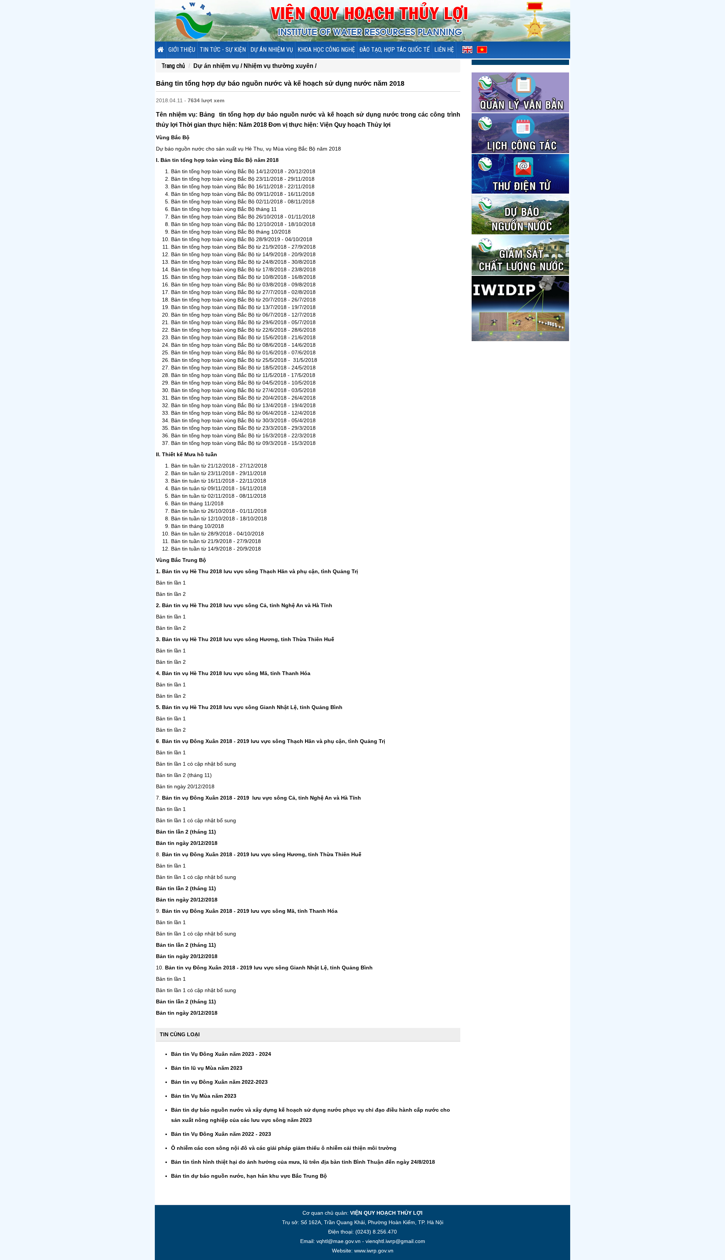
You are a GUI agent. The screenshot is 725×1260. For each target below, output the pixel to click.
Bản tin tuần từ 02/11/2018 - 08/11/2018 (218, 496)
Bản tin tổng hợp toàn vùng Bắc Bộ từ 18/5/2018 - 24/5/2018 (243, 368)
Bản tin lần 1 (171, 583)
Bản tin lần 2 (171, 594)
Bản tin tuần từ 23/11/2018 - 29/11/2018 (218, 473)
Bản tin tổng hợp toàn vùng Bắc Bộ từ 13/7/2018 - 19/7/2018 (243, 307)
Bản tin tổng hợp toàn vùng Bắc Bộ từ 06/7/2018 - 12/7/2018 (243, 315)
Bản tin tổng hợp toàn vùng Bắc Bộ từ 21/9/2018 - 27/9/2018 (243, 247)
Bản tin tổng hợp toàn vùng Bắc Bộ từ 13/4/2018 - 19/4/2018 (243, 405)
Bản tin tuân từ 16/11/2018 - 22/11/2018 (218, 481)
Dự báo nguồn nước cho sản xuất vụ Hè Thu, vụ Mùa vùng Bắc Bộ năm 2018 (248, 149)
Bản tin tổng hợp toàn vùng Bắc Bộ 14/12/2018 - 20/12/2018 (243, 171)
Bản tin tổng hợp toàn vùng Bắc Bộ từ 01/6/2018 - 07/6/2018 (243, 352)
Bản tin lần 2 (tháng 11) (184, 775)
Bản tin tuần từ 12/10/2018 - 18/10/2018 (219, 518)
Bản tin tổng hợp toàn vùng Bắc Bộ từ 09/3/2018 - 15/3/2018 (243, 443)
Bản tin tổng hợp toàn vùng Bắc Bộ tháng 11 (224, 209)
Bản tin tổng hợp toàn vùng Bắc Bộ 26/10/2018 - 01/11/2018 (243, 217)
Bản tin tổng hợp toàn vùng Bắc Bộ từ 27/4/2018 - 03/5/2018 (243, 390)
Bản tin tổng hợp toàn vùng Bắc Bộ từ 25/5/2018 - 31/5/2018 (244, 360)
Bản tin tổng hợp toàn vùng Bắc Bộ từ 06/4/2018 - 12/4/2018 (243, 413)
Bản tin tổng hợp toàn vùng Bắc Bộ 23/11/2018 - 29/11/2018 (243, 179)
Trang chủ (173, 65)
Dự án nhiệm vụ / (218, 66)
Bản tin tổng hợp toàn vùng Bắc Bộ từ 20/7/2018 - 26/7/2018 (243, 300)
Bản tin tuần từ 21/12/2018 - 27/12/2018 (219, 466)
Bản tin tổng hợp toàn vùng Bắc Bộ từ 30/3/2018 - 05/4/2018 (243, 420)
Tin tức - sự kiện (223, 49)
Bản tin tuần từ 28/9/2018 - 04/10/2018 (217, 534)
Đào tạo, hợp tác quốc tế (394, 49)
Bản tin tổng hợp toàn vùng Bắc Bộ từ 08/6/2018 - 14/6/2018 (243, 345)
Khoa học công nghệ (326, 49)
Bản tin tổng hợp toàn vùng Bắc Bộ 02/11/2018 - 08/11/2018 (243, 201)
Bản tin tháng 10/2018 (197, 526)
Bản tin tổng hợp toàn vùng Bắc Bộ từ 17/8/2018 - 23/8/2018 (243, 269)
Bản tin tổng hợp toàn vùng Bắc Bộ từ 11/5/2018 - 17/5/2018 (243, 375)
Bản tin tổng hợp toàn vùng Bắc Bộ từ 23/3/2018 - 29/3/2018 (243, 428)
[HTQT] (520, 308)
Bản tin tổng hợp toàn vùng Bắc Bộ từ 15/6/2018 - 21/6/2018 (243, 337)
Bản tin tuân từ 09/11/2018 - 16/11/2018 (218, 488)
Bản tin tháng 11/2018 (197, 503)
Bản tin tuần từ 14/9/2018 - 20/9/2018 (216, 549)
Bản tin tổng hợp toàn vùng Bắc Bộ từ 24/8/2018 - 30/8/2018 (243, 262)
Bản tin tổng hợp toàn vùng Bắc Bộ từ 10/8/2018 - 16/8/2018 (243, 277)
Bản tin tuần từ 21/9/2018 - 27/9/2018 (216, 541)
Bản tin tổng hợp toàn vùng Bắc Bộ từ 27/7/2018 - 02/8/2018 (243, 292)
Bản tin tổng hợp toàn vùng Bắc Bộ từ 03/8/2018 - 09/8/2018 (243, 285)
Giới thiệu (181, 49)
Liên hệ (444, 49)
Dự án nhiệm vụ (271, 49)
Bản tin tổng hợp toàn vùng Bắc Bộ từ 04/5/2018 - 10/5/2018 (243, 383)
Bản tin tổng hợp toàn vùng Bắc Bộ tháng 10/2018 (231, 232)
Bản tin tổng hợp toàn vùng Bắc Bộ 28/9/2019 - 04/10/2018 (241, 239)
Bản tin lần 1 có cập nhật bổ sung (196, 764)
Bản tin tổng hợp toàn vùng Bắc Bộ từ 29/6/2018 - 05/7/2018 (243, 322)
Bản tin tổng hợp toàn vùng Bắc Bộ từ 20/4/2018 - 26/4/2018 (243, 398)
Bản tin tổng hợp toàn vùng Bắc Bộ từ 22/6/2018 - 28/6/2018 (243, 330)
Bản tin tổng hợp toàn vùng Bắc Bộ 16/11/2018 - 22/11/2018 (243, 186)
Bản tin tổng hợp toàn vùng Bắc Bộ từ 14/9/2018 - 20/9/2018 (243, 254)
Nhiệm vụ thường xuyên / (280, 66)
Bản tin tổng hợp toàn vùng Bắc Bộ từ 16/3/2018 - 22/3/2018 (243, 435)
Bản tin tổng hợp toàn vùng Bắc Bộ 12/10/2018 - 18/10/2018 (243, 224)
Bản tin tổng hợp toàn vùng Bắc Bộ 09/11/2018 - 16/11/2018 (243, 194)
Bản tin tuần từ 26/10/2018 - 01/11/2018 (219, 511)
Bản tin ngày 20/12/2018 (185, 786)
